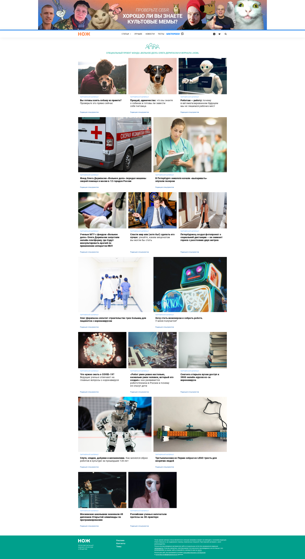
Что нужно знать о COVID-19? (99, 377)
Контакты (120, 543)
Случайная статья (182, 33)
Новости (150, 34)
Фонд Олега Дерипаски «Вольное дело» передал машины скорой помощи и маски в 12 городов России (113, 180)
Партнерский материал (89, 97)
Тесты (161, 34)
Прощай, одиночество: (151, 103)
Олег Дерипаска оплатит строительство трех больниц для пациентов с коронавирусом (113, 319)
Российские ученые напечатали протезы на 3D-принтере (148, 515)
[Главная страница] (84, 34)
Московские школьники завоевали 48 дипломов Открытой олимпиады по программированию (101, 517)
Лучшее (138, 34)
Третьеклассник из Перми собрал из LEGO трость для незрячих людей (186, 459)
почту (200, 550)
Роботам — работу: (199, 103)
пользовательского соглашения (194, 552)
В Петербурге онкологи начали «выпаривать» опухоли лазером (181, 180)
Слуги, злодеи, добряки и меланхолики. (114, 459)
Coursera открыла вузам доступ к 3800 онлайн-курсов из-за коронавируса (199, 377)
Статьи (125, 34)
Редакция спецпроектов (89, 112)
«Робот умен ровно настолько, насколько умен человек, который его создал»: (151, 380)
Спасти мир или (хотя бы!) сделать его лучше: (152, 237)
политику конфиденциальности (166, 554)
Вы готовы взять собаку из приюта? (101, 102)
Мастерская (173, 34)
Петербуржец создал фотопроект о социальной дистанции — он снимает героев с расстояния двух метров (201, 237)
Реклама (120, 540)
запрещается (158, 548)
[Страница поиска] (226, 34)
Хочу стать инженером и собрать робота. (179, 319)
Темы (119, 546)
